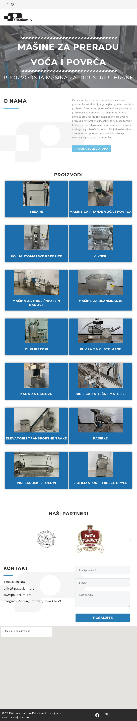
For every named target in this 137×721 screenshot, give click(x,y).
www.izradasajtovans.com (16, 717)
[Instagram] (12, 4)
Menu (131, 16)
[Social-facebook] (7, 4)
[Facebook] (97, 715)
